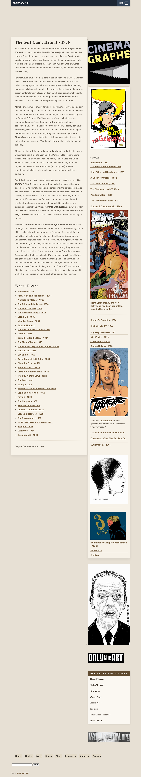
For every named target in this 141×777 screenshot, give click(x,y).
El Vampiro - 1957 (26, 354)
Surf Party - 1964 (26, 430)
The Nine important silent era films (107, 432)
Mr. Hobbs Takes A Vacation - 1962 (35, 422)
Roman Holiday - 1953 (101, 346)
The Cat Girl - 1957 (27, 350)
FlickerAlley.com (97, 685)
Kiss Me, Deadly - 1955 (29, 405)
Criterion (94, 709)
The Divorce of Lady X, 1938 (32, 312)
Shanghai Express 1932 (30, 363)
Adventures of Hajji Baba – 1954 (34, 358)
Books (48, 756)
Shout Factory (96, 721)
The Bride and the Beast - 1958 (33, 304)
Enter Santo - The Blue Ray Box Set (108, 438)
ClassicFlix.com (97, 679)
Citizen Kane (106, 420)
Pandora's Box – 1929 (29, 367)
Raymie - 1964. (25, 396)
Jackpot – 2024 (25, 426)
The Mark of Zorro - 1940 (30, 342)
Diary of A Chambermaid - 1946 (33, 371)
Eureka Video (96, 703)
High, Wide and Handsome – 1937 (35, 295)
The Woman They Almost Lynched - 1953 (38, 346)
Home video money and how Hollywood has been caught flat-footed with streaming (106, 306)
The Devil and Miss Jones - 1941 (34, 329)
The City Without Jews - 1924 (32, 375)
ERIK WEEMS (23, 773)
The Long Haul (25, 380)
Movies (28, 756)
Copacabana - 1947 (100, 341)
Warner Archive (96, 697)
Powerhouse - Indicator (100, 715)
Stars (39, 756)
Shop (58, 756)
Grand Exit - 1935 (26, 316)
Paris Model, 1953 (26, 291)
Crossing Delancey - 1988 (31, 413)
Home (18, 756)
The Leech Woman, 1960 (30, 308)
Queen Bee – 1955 (99, 336)
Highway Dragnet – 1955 (102, 332)
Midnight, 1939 (25, 384)
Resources (70, 756)
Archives (94, 554)
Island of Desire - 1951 (29, 320)
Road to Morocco (26, 325)
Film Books (96, 550)
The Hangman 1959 (27, 401)
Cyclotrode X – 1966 (28, 434)
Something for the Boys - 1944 (33, 337)
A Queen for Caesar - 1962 (31, 299)
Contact (97, 756)
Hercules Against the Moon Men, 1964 (37, 388)
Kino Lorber (95, 691)
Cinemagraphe (21, 3)
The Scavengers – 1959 (29, 417)
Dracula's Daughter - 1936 (31, 409)
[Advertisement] (70, 21)
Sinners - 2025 (25, 333)
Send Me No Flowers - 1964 (31, 392)
